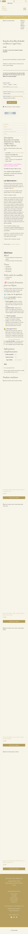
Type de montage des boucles (16, 96)
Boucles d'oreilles (11, 118)
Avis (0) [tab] (5, 134)
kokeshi (8, 119)
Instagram (17, 244)
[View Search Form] (0, 1)
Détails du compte (14, 897)
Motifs (8, 118)
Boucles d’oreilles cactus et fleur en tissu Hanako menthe (13, 737)
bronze (15, 84)
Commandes (14, 895)
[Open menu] (25, 9)
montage (15, 119)
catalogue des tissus (13, 86)
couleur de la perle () (13, 91)
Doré (5, 84)
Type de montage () (13, 96)
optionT (18, 119)
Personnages (20, 118)
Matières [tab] (5, 126)
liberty (10, 119)
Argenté (10, 84)
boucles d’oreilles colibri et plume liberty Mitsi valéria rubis (14, 614)
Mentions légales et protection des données (14, 883)
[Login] (14, 1)
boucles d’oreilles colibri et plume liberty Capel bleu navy (14, 490)
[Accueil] (3, 16)
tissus (4, 120)
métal (12, 119)
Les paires (16, 118)
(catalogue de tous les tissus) (17, 152)
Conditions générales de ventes (14, 881)
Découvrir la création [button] (14, 497)
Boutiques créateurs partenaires (14, 908)
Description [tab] (6, 124)
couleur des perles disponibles (17, 91)
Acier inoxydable (18, 359)
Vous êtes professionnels (14, 910)
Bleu (16, 354)
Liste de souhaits (14, 893)
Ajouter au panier (12, 102)
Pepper (21, 119)
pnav (23, 119)
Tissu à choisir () (10, 86)
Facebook (13, 244)
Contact (4, 1)
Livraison (14, 885)
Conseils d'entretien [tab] (8, 129)
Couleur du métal (6, 82)
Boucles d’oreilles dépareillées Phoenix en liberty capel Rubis (14, 861)
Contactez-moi (14, 901)
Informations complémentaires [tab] (10, 131)
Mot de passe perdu (14, 899)
